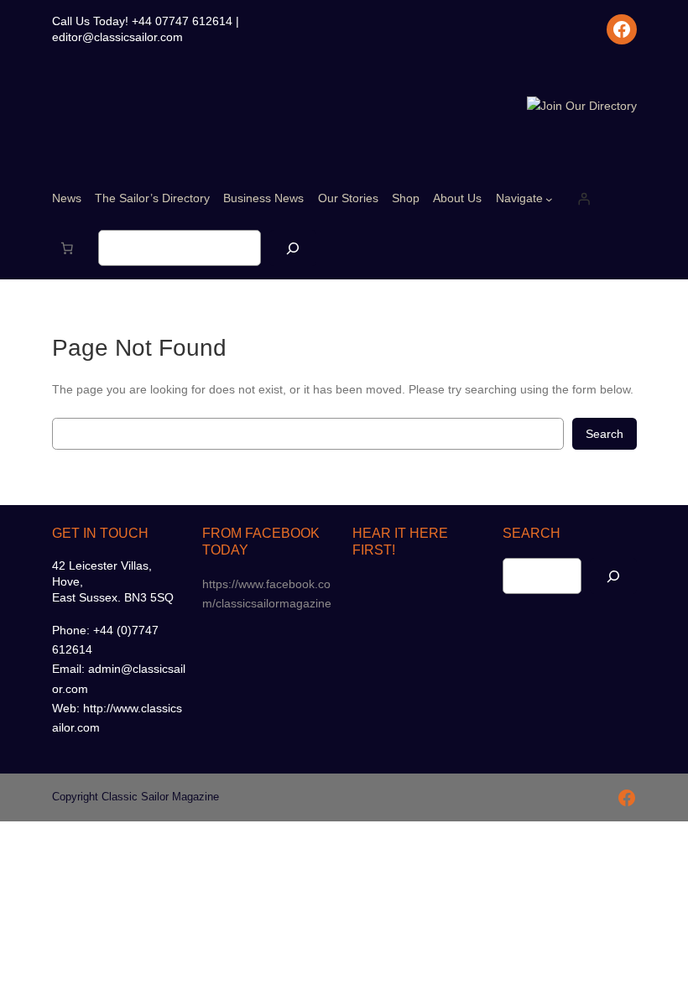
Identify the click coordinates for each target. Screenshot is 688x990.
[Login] (584, 199)
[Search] (292, 248)
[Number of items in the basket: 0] (67, 248)
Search (604, 433)
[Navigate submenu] (549, 199)
